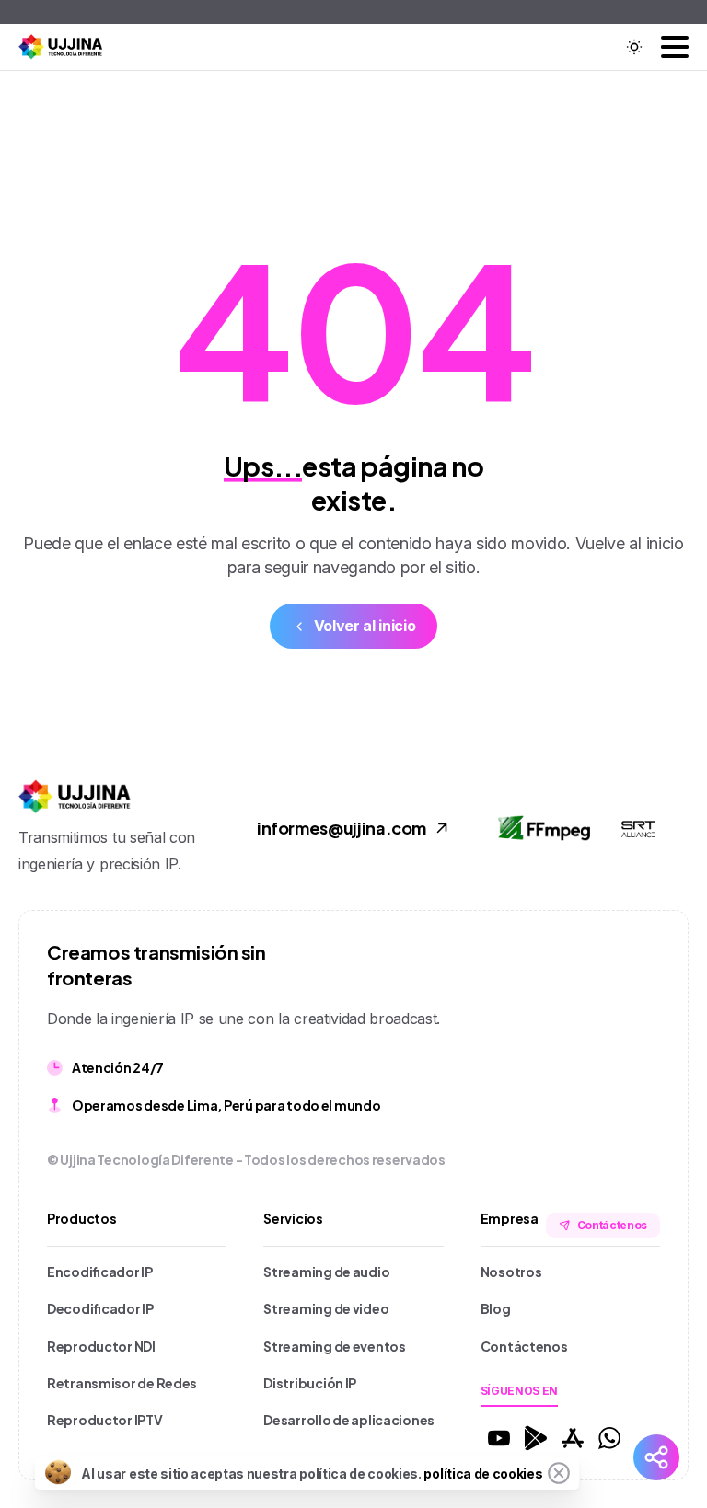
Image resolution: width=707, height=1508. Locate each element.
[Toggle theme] (634, 47)
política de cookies (482, 1473)
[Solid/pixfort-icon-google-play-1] (535, 1436)
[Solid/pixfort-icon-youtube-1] (499, 1436)
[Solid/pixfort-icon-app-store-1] (572, 1436)
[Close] (559, 1473)
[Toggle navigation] (674, 47)
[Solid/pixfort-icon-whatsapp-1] (609, 1436)
